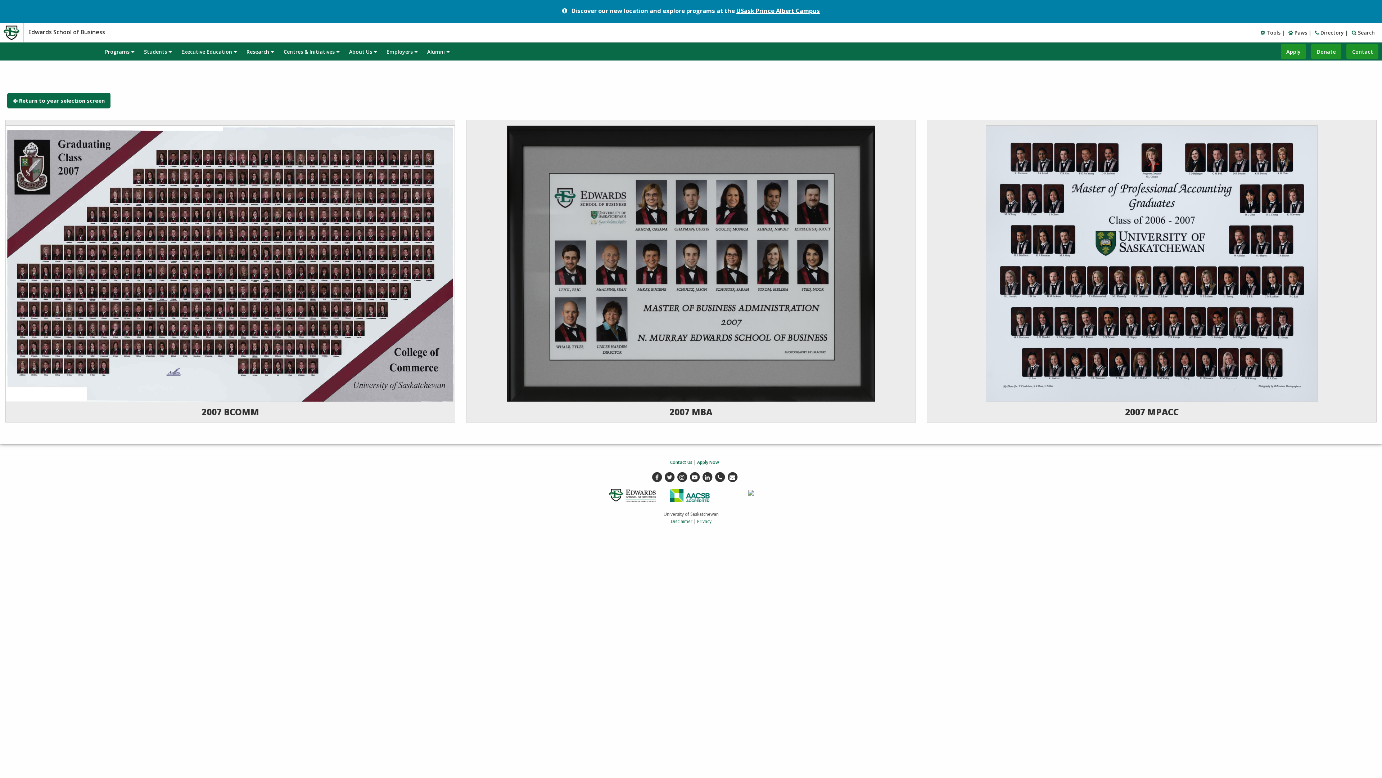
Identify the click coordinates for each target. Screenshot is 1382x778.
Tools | (1275, 32)
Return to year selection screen (62, 100)
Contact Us (681, 462)
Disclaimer (681, 521)
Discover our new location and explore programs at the (696, 10)
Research (258, 51)
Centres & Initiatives (309, 51)
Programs (117, 51)
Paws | (1302, 32)
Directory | (1333, 32)
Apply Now (708, 462)
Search (1365, 32)
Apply (1293, 51)
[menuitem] (119, 51)
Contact (1362, 51)
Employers (400, 51)
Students (155, 51)
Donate (1326, 51)
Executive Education (206, 51)
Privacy (704, 521)
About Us (360, 51)
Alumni (436, 51)
